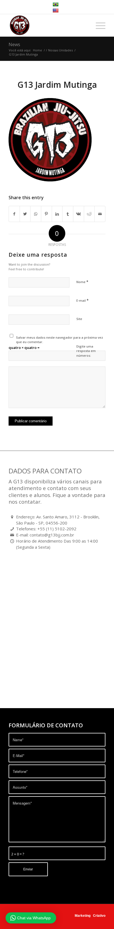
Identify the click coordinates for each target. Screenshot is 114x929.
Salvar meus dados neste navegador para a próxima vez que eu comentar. (59, 339)
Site (79, 319)
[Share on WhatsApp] (35, 214)
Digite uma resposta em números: (86, 351)
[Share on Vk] (78, 214)
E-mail (82, 300)
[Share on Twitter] (25, 214)
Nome (82, 281)
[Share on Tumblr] (68, 214)
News (14, 44)
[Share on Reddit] (89, 214)
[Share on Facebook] (14, 214)
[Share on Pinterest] (46, 214)
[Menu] (97, 25)
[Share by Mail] (100, 214)
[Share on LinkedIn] (57, 214)
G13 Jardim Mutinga (57, 84)
